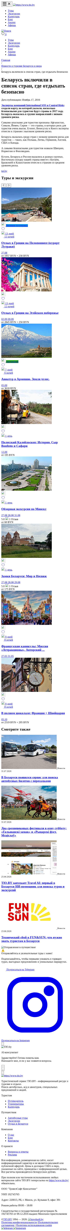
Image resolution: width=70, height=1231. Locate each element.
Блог (10, 19)
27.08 (4, 252)
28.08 (11, 515)
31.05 (11, 656)
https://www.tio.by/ (59, 1180)
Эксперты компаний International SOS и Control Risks (32, 105)
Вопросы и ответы (18, 1151)
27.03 (4, 656)
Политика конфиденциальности (19, 1222)
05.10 (4, 719)
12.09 (4, 452)
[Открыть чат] (3, 1068)
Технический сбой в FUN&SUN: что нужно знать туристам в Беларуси (31, 939)
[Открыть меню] (6, 4)
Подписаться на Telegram (20, 969)
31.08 (17, 515)
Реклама (12, 1154)
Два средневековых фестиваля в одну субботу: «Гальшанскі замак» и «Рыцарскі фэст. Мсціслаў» (34, 832)
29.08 (17, 582)
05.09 (4, 385)
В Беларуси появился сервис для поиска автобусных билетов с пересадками (29, 779)
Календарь (14, 16)
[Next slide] (9, 185)
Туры (11, 10)
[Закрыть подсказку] (2, 1043)
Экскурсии (14, 13)
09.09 (11, 319)
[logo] (24, 4)
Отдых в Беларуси (18, 1123)
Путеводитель (15, 1101)
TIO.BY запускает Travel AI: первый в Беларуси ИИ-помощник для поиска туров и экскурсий (32, 886)
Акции (11, 22)
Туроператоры (16, 1104)
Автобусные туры (18, 1118)
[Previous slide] (3, 185)
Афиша (12, 25)
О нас (11, 1134)
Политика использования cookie (34, 1225)
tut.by (4, 171)
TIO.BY (7, 1219)
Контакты (13, 1140)
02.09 (4, 319)
